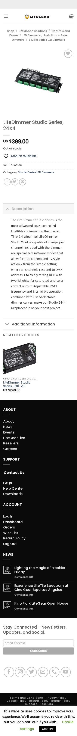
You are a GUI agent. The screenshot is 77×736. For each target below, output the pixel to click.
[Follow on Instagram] (20, 672)
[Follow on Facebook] (9, 672)
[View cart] (71, 16)
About (8, 421)
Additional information (33, 324)
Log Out (10, 543)
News (7, 426)
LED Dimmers (31, 35)
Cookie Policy (16, 701)
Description (23, 208)
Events (9, 432)
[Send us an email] (43, 672)
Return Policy (14, 538)
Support (31, 704)
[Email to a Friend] (22, 181)
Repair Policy (60, 701)
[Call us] (54, 672)
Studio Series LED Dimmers (47, 40)
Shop (10, 31)
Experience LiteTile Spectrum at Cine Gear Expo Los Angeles (41, 588)
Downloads (13, 493)
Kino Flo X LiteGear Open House (41, 603)
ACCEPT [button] (47, 729)
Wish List (10, 532)
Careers (10, 448)
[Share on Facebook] (7, 181)
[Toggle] (7, 208)
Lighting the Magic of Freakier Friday (39, 570)
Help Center (13, 488)
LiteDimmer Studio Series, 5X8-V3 (16, 384)
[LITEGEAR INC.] (38, 16)
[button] (5, 16)
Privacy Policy (56, 698)
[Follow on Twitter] (32, 672)
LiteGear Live (14, 437)
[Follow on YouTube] (66, 672)
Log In (8, 516)
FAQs (7, 482)
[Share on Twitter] (14, 181)
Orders (9, 527)
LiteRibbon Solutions (33, 31)
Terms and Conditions (26, 698)
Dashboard (13, 521)
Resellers (11, 443)
